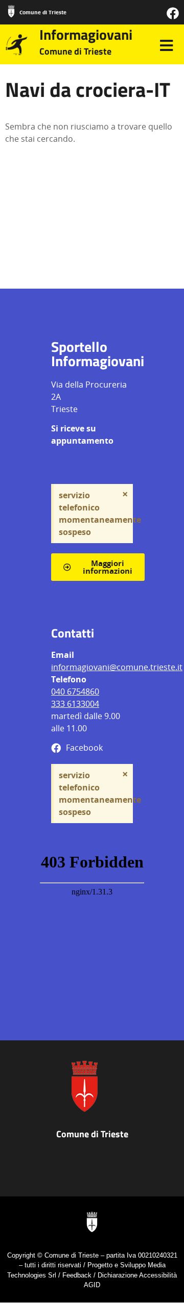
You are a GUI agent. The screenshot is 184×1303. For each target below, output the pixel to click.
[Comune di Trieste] (11, 11)
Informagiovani (85, 34)
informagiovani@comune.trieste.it (116, 667)
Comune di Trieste (42, 12)
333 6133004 (75, 703)
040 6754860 (75, 691)
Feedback (76, 1275)
